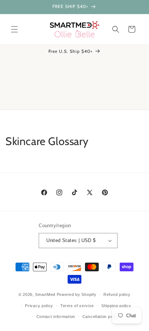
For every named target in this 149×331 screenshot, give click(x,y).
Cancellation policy (101, 316)
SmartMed (45, 294)
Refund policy (117, 294)
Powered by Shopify (77, 294)
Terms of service (77, 306)
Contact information (56, 316)
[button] (14, 29)
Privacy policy (39, 306)
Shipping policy (116, 306)
